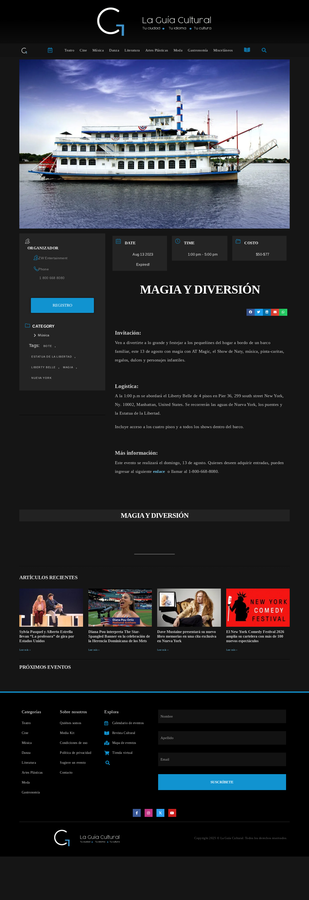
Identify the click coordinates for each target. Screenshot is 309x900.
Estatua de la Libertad (51, 356)
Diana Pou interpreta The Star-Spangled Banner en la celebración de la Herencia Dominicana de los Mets (119, 636)
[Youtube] (172, 813)
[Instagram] (149, 813)
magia (68, 367)
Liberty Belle (43, 367)
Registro (62, 305)
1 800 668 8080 (51, 278)
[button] (250, 312)
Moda (178, 50)
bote (47, 346)
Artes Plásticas (156, 50)
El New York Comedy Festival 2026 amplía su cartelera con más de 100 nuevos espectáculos (255, 636)
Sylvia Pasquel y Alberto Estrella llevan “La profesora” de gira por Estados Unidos (46, 636)
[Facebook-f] (137, 813)
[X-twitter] (160, 813)
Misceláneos (223, 50)
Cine (83, 50)
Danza (114, 50)
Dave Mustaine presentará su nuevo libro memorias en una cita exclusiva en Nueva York (186, 636)
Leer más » (25, 649)
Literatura (132, 50)
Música (98, 50)
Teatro (69, 50)
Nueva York (41, 377)
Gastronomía (198, 50)
